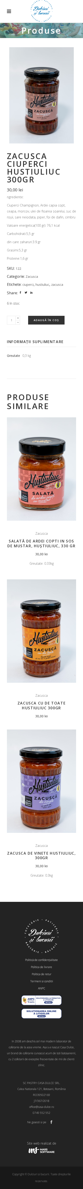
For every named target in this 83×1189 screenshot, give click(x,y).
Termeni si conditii (41, 981)
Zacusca (32, 276)
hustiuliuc (42, 284)
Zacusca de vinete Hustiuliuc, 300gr (41, 856)
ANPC (41, 988)
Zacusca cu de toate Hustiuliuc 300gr (41, 705)
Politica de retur (41, 974)
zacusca (57, 284)
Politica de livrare (41, 967)
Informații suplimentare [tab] (35, 341)
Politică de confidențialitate (41, 960)
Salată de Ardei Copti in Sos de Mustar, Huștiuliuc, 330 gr (41, 543)
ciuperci (28, 284)
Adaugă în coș (46, 320)
